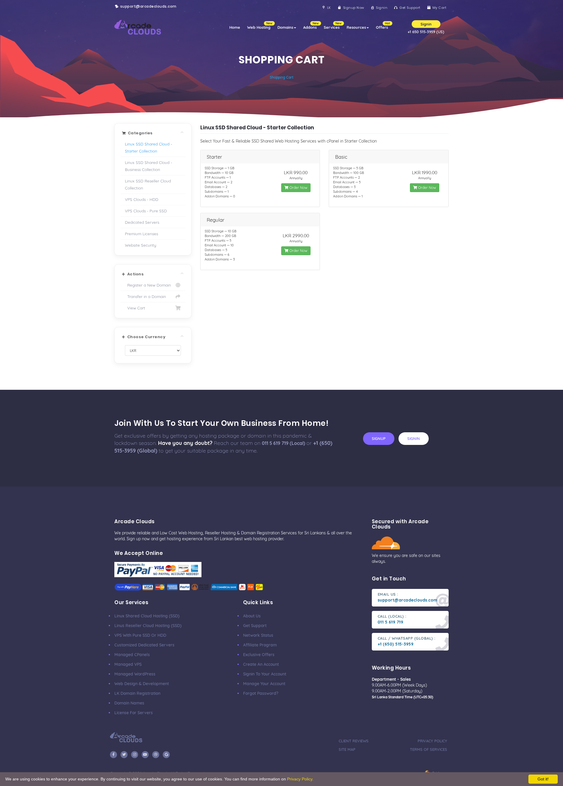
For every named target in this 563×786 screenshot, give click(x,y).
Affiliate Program (260, 645)
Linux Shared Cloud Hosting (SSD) (146, 616)
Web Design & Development (141, 683)
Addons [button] (311, 25)
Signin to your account (264, 674)
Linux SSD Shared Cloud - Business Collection (148, 166)
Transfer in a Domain (145, 296)
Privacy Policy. (300, 779)
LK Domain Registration (137, 693)
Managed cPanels (132, 654)
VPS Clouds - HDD (141, 199)
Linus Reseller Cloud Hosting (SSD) (148, 625)
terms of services (428, 749)
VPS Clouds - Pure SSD (146, 210)
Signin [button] (426, 24)
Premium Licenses (141, 233)
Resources (356, 27)
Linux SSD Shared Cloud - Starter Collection (148, 147)
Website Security (140, 245)
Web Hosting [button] (259, 25)
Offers (383, 25)
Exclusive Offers (258, 654)
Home (234, 27)
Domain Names (129, 703)
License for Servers (133, 712)
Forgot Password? (260, 693)
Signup (379, 438)
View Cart (135, 307)
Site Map (347, 749)
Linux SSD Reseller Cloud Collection (148, 184)
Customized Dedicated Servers (144, 645)
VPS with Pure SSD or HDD (140, 635)
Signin (413, 438)
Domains (285, 27)
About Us (252, 616)
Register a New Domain (148, 284)
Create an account (261, 664)
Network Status (258, 635)
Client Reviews (354, 740)
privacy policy (432, 740)
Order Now (298, 187)
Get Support (255, 625)
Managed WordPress (134, 674)
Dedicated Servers (142, 222)
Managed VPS (128, 664)
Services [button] (333, 25)
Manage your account (264, 683)
